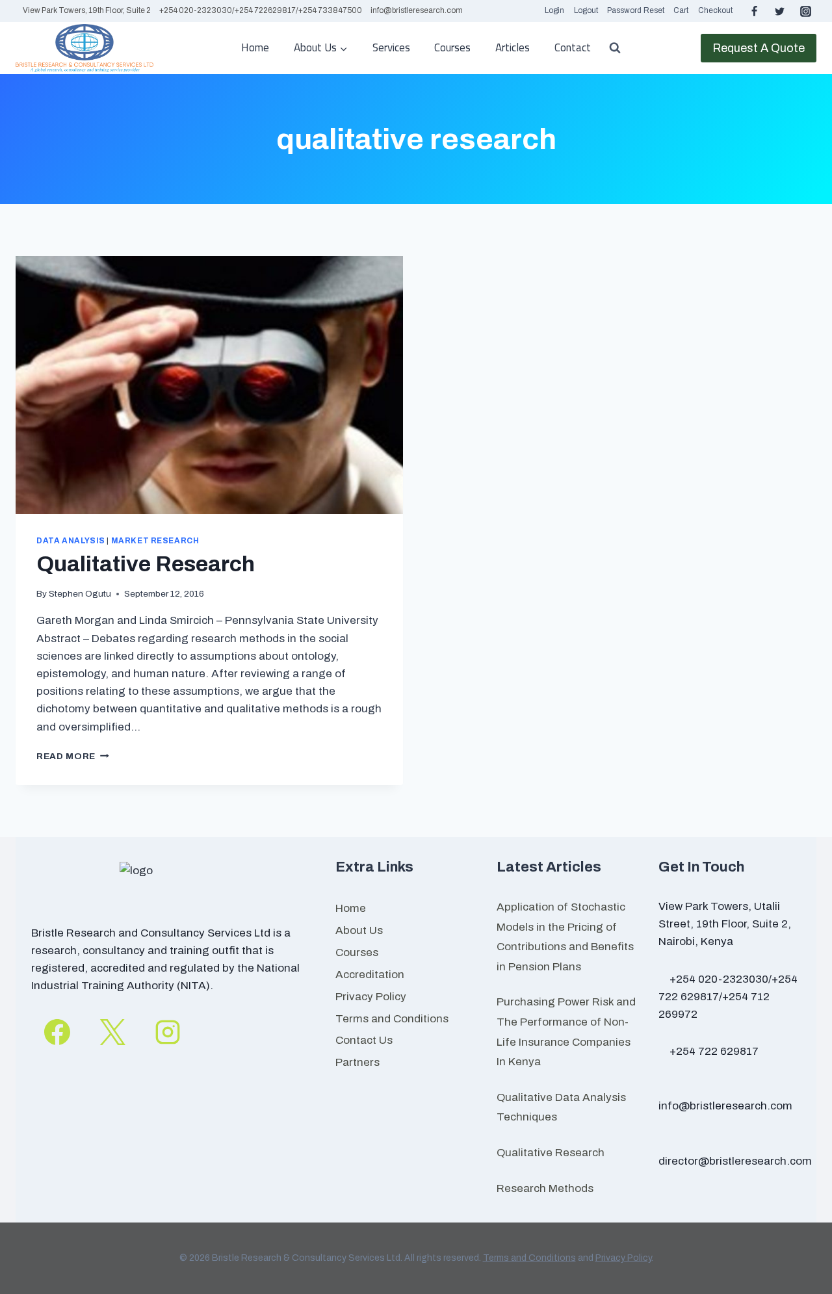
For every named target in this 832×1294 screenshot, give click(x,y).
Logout (586, 10)
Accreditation (369, 974)
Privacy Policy (370, 996)
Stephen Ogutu (80, 594)
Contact (572, 47)
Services (391, 47)
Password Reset (635, 10)
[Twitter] (780, 11)
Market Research (155, 541)
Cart (680, 10)
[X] (112, 1032)
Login (554, 10)
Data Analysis (70, 541)
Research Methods (545, 1188)
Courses (452, 47)
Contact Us (364, 1040)
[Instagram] (805, 11)
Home (255, 47)
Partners (357, 1062)
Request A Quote (758, 48)
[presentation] (209, 385)
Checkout (715, 10)
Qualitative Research (145, 564)
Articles (512, 47)
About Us (359, 930)
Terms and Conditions (391, 1019)
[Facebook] (755, 11)
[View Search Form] (615, 48)
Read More (72, 756)
